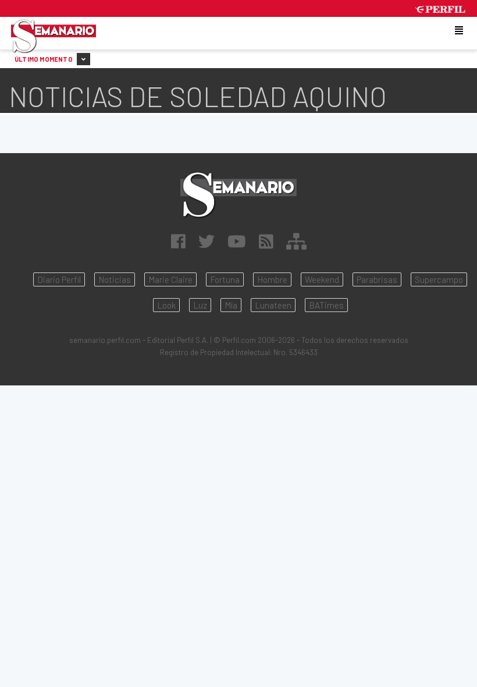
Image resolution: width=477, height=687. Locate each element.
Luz (200, 305)
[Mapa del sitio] (296, 241)
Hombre (272, 279)
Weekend (322, 279)
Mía (231, 305)
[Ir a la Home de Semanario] (238, 195)
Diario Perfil (59, 279)
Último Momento (44, 59)
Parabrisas (377, 279)
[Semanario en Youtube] (236, 241)
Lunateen (273, 305)
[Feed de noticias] (266, 241)
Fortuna (225, 279)
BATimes (326, 305)
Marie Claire (170, 279)
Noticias (114, 279)
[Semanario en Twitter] (206, 241)
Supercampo (439, 279)
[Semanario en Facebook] (178, 241)
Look (166, 305)
